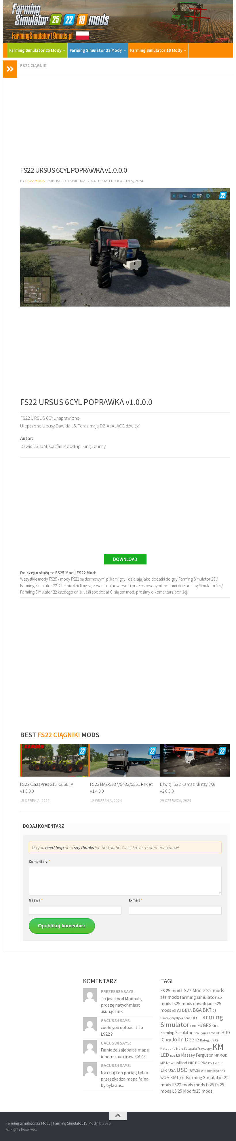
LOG (172, 1056)
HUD (225, 1032)
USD (182, 1070)
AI (179, 1010)
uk (163, 1070)
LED (164, 1054)
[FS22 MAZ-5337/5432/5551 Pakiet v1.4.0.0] (125, 760)
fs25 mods (202, 1091)
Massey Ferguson (197, 1055)
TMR (215, 1063)
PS (210, 1063)
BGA (197, 1010)
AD (174, 1010)
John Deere (185, 1039)
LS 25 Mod (181, 1091)
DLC (194, 1017)
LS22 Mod (191, 990)
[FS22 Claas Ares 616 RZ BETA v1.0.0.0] (55, 760)
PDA (204, 1062)
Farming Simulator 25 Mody (35, 50)
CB (214, 1011)
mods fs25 (204, 1084)
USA (172, 1070)
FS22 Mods (35, 180)
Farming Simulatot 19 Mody (75, 1123)
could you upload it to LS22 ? (122, 1030)
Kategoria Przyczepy (198, 1049)
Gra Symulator (204, 1033)
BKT (207, 1010)
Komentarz (39, 861)
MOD (223, 1055)
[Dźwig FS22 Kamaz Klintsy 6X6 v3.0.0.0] (195, 760)
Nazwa (36, 900)
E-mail (135, 900)
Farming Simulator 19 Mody (156, 50)
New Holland (176, 1062)
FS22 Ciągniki (33, 65)
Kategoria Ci (209, 1040)
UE (221, 1063)
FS (199, 1025)
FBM (193, 1026)
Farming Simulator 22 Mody (96, 50)
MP (162, 1062)
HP (218, 1032)
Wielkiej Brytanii (213, 1070)
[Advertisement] (125, 118)
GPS (207, 1025)
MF (216, 1055)
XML (174, 1078)
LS (178, 1055)
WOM (165, 1077)
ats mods (169, 997)
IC (162, 1040)
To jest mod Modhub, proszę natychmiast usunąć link (121, 1005)
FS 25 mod (170, 990)
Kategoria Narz (171, 1048)
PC (197, 1062)
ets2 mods (213, 990)
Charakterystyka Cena (175, 1018)
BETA (187, 1010)
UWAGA (194, 1070)
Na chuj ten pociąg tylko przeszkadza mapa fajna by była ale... (125, 1079)
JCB (168, 1040)
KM (218, 1046)
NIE (191, 1062)
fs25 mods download (192, 1003)
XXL (182, 1078)
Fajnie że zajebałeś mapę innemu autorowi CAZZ (125, 1053)
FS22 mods (182, 1084)
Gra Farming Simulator (189, 1029)
